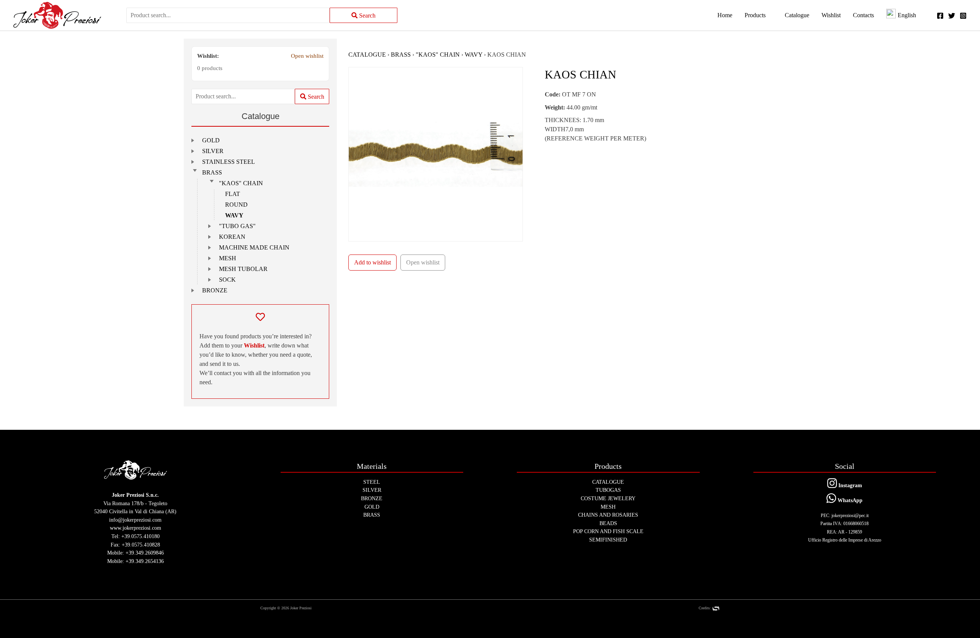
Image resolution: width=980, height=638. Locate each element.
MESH (227, 258)
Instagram (849, 485)
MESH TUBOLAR (243, 269)
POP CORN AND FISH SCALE (608, 531)
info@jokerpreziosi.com (135, 520)
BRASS (212, 172)
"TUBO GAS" (237, 226)
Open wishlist (307, 55)
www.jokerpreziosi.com (135, 528)
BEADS (608, 523)
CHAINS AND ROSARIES (608, 515)
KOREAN (232, 236)
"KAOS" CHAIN (241, 183)
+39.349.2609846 (145, 553)
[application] (769, 15)
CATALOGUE (367, 54)
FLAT (232, 194)
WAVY (234, 215)
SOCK (227, 279)
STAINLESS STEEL (228, 161)
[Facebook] (940, 15)
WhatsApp (849, 500)
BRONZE (214, 290)
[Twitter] (951, 15)
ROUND (236, 204)
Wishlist (254, 345)
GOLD (211, 140)
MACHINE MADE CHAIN (254, 247)
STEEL (371, 482)
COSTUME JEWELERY (608, 498)
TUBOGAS (608, 490)
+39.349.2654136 (145, 561)
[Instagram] (963, 15)
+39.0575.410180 (140, 536)
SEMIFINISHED (608, 540)
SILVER (213, 151)
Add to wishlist (372, 262)
